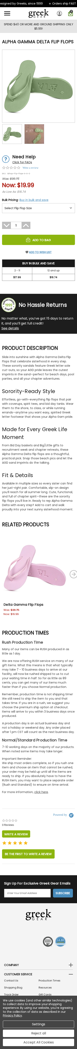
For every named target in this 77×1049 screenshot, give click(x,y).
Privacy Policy (12, 1015)
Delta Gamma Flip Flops (23, 604)
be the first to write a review (28, 854)
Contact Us (11, 980)
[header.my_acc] (60, 13)
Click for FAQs (22, 162)
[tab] (16, 834)
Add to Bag (41, 240)
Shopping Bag (13, 987)
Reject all (38, 1033)
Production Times (49, 980)
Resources (45, 987)
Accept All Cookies (38, 1042)
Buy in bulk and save (34, 200)
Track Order (11, 994)
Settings (38, 1024)
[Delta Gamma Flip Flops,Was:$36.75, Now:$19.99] (35, 568)
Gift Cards (45, 994)
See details (10, 328)
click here (41, 792)
